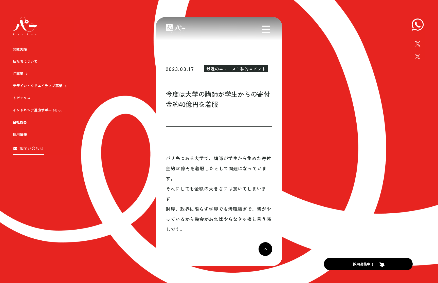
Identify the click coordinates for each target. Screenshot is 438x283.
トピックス (21, 97)
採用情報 (20, 134)
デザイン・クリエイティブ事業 (37, 85)
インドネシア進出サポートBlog (37, 109)
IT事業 (18, 73)
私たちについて (25, 61)
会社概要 (20, 122)
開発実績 (20, 49)
